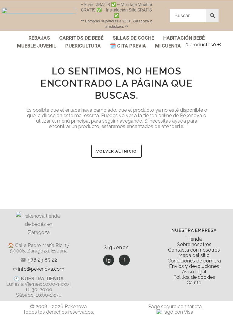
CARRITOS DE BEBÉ (81, 38)
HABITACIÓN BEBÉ (184, 38)
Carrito (194, 282)
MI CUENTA (168, 46)
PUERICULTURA (83, 46)
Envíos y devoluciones (194, 266)
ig (108, 260)
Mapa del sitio (194, 255)
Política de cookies (194, 277)
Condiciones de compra (194, 261)
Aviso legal (194, 272)
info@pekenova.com (41, 269)
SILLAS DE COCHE (133, 38)
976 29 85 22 (42, 260)
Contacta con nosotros (194, 250)
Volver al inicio (116, 151)
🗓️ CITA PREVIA (128, 46)
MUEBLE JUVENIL (36, 46)
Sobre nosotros (194, 244)
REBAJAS (39, 38)
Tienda (194, 239)
